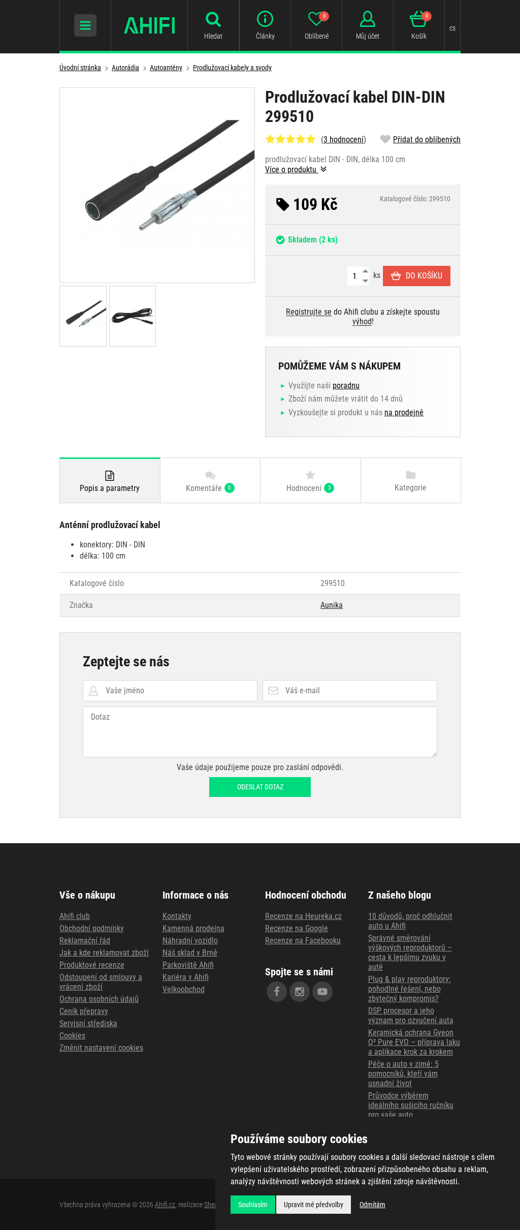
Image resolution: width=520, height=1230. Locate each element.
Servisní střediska (88, 1023)
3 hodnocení (343, 139)
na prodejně (404, 412)
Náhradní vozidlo (190, 940)
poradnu (346, 385)
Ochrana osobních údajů (99, 999)
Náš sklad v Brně (189, 953)
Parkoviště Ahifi (188, 965)
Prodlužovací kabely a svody (232, 68)
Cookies (72, 1035)
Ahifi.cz (165, 1205)
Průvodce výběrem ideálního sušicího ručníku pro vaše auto (410, 1105)
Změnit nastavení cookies (101, 1048)
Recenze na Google (296, 928)
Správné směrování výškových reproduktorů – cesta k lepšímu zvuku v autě (410, 952)
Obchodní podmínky (91, 928)
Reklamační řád (84, 940)
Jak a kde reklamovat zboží (104, 953)
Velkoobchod (183, 989)
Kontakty (176, 916)
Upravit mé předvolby (313, 1205)
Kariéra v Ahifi (185, 977)
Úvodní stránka (80, 68)
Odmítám (372, 1205)
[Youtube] (322, 991)
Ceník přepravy (83, 1011)
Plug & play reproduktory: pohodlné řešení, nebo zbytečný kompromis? (409, 988)
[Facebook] (277, 991)
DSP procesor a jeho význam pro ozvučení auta (410, 1015)
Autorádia (125, 68)
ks (375, 275)
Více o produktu (291, 169)
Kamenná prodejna (193, 928)
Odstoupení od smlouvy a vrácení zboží (100, 982)
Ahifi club (74, 916)
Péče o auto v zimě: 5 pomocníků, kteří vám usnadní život (403, 1073)
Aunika (331, 605)
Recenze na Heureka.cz (303, 916)
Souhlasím (253, 1205)
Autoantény (166, 68)
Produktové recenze (91, 965)
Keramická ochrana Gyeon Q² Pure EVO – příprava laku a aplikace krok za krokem (414, 1042)
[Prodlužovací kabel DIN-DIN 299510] (157, 185)
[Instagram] (299, 991)
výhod (362, 321)
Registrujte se (309, 312)
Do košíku (424, 276)
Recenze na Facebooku (303, 940)
